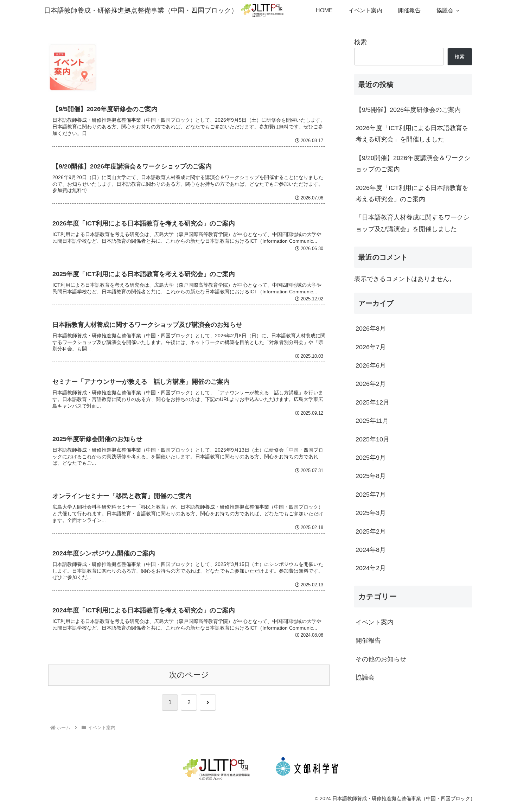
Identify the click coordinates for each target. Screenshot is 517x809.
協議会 (365, 677)
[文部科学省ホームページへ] (307, 769)
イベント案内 (375, 622)
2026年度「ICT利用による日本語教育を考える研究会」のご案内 (412, 193)
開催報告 (368, 640)
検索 (360, 42)
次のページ (189, 674)
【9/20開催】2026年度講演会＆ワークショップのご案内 (413, 163)
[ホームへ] (260, 10)
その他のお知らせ (381, 659)
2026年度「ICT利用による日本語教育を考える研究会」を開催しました (412, 134)
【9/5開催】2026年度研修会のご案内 (408, 109)
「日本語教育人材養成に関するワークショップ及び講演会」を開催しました (413, 223)
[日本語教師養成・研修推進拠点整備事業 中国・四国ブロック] (216, 769)
